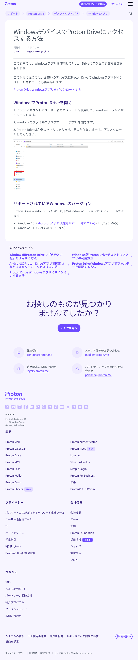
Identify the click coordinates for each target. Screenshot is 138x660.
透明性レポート (47, 653)
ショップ (75, 546)
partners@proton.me (98, 375)
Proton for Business (82, 475)
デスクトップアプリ (66, 13)
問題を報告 (56, 636)
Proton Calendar (15, 448)
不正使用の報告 (37, 636)
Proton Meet (78, 448)
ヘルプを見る (69, 328)
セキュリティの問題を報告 (83, 636)
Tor (7, 526)
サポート (12, 13)
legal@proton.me (38, 371)
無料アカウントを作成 (93, 4)
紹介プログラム (14, 602)
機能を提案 (12, 641)
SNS (8, 582)
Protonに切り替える (82, 489)
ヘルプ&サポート (15, 589)
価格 (73, 482)
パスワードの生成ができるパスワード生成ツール (35, 512)
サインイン (117, 4)
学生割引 (10, 539)
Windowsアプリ (98, 13)
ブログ (74, 560)
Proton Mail (12, 442)
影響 (73, 526)
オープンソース (14, 533)
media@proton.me (97, 355)
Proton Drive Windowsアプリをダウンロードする (47, 89)
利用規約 (33, 653)
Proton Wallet (13, 475)
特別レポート (13, 546)
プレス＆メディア (16, 609)
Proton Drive (36, 13)
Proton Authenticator (83, 442)
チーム (74, 519)
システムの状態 (14, 636)
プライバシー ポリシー (15, 653)
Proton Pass (12, 469)
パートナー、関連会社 (18, 595)
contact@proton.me (39, 355)
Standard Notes (80, 462)
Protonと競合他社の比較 (20, 553)
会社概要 (75, 512)
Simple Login (78, 469)
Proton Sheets (14, 489)
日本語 (124, 636)
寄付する (75, 553)
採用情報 (75, 539)
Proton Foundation (82, 533)
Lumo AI (75, 455)
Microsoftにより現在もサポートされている (67, 223)
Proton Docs (13, 482)
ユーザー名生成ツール (18, 519)
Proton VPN (12, 462)
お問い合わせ (13, 616)
